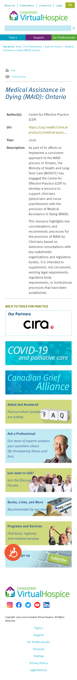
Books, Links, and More (25, 502)
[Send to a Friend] (8, 76)
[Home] (38, 11)
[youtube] (37, 605)
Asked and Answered (22, 404)
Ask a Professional (21, 433)
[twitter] (28, 605)
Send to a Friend (19, 76)
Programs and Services (24, 526)
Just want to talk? (20, 472)
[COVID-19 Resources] (38, 353)
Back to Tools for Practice (26, 306)
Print (13, 70)
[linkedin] (46, 605)
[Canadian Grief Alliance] (38, 382)
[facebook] (19, 605)
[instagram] (10, 605)
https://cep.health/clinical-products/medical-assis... (48, 130)
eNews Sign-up (18, 555)
